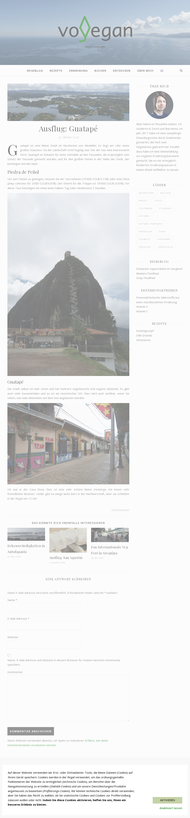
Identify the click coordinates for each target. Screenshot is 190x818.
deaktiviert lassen (171, 808)
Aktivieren (167, 800)
